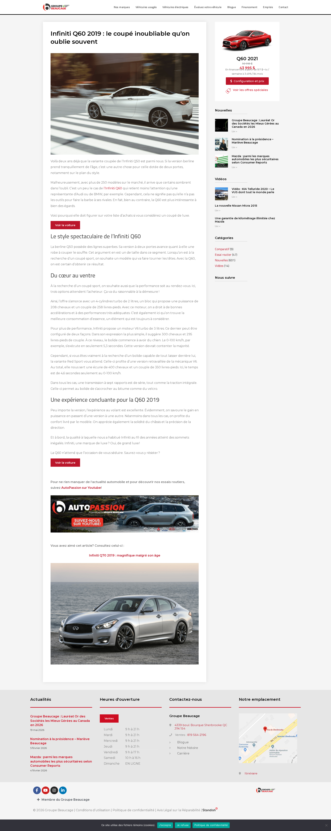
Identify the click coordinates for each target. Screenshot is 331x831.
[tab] (165, 799)
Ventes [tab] (109, 718)
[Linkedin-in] (63, 790)
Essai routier (223, 254)
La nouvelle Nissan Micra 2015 (236, 205)
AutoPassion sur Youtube (81, 488)
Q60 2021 (247, 58)
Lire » (234, 131)
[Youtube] (45, 790)
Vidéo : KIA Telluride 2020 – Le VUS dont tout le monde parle (253, 190)
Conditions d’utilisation (93, 810)
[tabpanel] (130, 747)
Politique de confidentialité (133, 810)
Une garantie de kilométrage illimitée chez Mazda (245, 220)
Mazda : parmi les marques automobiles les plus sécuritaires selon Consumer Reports (255, 159)
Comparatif (222, 249)
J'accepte (165, 825)
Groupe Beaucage (184, 716)
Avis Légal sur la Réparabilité (178, 810)
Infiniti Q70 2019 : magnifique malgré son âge (124, 555)
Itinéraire (251, 773)
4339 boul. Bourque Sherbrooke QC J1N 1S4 (201, 726)
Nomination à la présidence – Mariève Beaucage (252, 141)
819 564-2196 (196, 735)
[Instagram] (54, 790)
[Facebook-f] (37, 790)
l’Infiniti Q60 (113, 188)
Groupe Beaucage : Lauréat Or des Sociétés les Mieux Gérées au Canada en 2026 (255, 124)
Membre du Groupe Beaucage (66, 799)
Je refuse (183, 825)
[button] (247, 81)
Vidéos (219, 265)
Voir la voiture (65, 225)
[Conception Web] (210, 810)
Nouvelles (221, 260)
